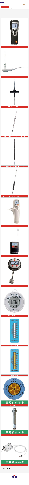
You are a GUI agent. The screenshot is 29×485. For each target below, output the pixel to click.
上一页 (4, 468)
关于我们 (4, 8)
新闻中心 (8, 8)
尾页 (11, 468)
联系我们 (11, 8)
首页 (2, 8)
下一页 (9, 468)
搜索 (24, 4)
